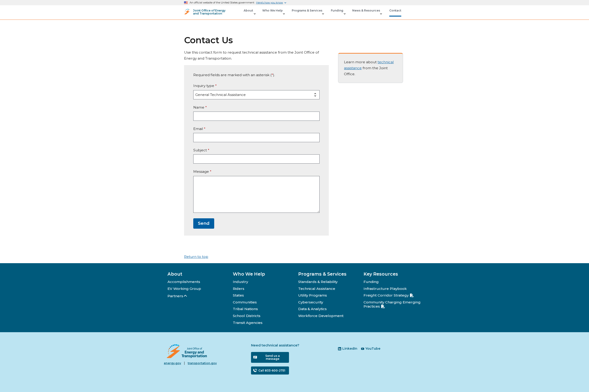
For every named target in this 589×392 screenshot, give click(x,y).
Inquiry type (205, 86)
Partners (175, 296)
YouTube (372, 348)
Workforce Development (321, 316)
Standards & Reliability (318, 282)
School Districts (246, 316)
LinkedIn (349, 348)
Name (200, 107)
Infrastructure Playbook (385, 288)
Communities (245, 302)
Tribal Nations (245, 309)
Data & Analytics (312, 309)
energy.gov (172, 363)
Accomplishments (183, 282)
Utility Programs (312, 295)
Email (199, 129)
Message (202, 171)
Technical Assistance (316, 288)
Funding (371, 282)
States (238, 295)
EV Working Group (184, 288)
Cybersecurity (310, 302)
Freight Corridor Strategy (386, 295)
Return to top (196, 256)
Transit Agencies (248, 322)
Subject (201, 150)
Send (204, 223)
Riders (238, 288)
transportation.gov (202, 363)
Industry (240, 282)
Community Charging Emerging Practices (392, 304)
